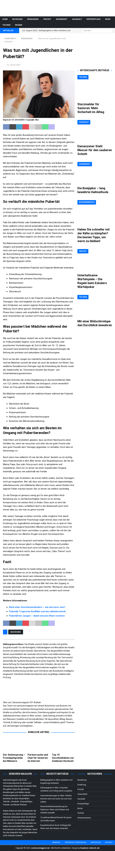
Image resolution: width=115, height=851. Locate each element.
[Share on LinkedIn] (19, 127)
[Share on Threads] (71, 127)
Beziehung (17, 19)
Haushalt (77, 19)
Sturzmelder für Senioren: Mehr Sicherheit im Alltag (90, 108)
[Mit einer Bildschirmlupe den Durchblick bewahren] (94, 306)
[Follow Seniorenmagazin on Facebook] (4, 729)
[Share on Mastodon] (51, 127)
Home (5, 19)
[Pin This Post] (25, 127)
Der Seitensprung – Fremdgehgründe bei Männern (14, 757)
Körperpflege (93, 19)
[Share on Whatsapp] (45, 127)
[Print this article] (38, 127)
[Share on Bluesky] (64, 127)
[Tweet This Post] (12, 127)
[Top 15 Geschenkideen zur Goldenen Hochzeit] (63, 744)
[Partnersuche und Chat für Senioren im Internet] (39, 744)
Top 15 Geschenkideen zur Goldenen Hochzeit (63, 757)
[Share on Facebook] (6, 127)
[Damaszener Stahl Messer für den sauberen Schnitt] (94, 131)
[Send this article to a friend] (32, 127)
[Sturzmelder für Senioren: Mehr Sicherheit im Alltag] (94, 88)
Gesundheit (61, 19)
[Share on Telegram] (58, 127)
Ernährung (33, 19)
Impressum (96, 842)
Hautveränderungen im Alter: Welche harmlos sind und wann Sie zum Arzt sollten (56, 798)
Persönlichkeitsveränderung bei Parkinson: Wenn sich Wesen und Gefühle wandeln (54, 809)
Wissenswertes (84, 818)
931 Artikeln (35, 702)
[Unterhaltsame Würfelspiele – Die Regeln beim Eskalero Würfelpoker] (94, 260)
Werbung (56, 842)
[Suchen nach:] (97, 30)
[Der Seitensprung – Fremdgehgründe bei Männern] (14, 744)
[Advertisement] (94, 51)
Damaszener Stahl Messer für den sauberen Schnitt (94, 150)
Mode (107, 19)
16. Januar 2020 (13, 65)
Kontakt (109, 842)
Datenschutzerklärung (75, 842)
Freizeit (47, 19)
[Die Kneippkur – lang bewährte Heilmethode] (94, 173)
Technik (6, 25)
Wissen (18, 25)
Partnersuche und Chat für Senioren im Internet (38, 757)
